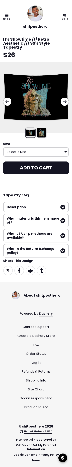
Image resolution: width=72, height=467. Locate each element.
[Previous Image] (7, 101)
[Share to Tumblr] (41, 270)
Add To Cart (36, 167)
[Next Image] (64, 101)
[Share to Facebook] (19, 270)
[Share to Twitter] (8, 270)
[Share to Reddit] (30, 270)
